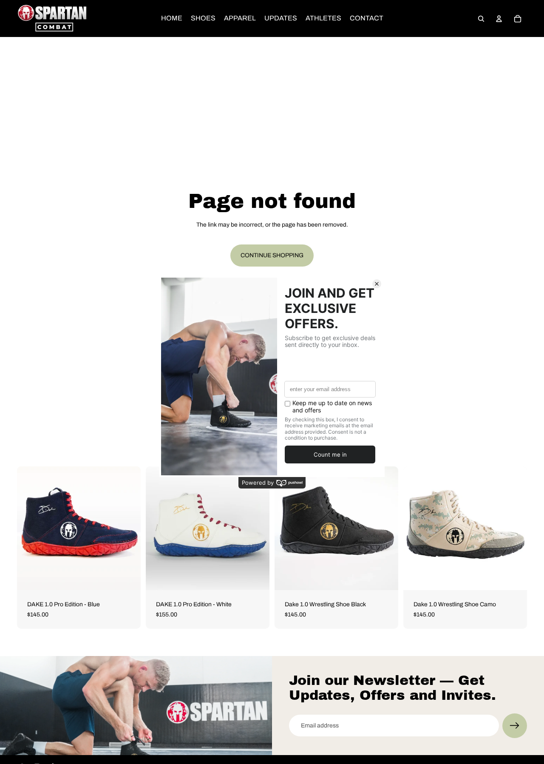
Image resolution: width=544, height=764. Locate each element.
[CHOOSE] (127, 577)
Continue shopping (272, 255)
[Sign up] (514, 725)
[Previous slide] (29, 528)
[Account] (499, 18)
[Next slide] (128, 528)
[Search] (481, 18)
